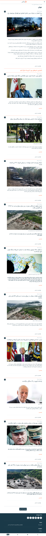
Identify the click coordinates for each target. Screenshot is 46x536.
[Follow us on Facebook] (41, 518)
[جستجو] (37, 534)
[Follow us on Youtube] (36, 518)
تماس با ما (40, 525)
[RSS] (28, 518)
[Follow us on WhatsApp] (31, 518)
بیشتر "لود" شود (23, 509)
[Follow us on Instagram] (33, 518)
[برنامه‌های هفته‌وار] (17, 534)
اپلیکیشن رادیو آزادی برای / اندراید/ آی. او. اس (15, 525)
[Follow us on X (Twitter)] (38, 518)
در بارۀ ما (40, 531)
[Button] (38, 66)
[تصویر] (27, 534)
